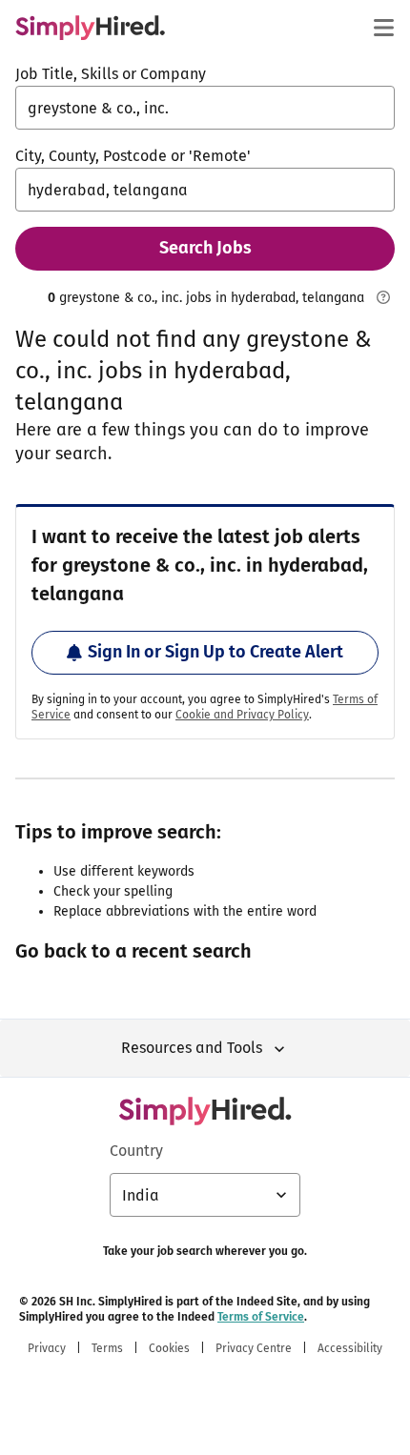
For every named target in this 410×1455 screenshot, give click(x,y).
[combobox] (205, 108)
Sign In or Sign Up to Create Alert (215, 651)
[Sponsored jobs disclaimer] (383, 297)
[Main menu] (383, 27)
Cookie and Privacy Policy (242, 714)
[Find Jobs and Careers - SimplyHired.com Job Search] (90, 27)
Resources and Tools (191, 1048)
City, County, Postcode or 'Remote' (133, 156)
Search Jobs (205, 247)
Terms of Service (260, 1317)
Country (136, 1151)
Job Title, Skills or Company (110, 74)
